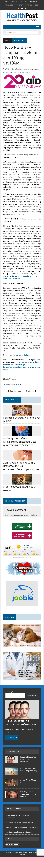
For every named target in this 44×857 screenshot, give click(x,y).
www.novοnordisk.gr (20, 355)
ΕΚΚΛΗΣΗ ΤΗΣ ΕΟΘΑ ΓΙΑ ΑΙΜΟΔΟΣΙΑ (19, 822)
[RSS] (26, 8)
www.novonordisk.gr (30, 362)
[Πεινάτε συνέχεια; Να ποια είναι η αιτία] (22, 414)
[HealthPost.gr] (22, 17)
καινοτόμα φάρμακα (31, 69)
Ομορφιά (33, 1)
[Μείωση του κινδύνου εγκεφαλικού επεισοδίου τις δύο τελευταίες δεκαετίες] (22, 435)
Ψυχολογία (20, 5)
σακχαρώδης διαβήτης (22, 72)
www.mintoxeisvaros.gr (14, 364)
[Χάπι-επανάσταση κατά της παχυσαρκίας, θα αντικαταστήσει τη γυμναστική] (22, 459)
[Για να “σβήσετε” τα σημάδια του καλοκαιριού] (22, 717)
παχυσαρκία (7, 72)
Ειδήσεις (14, 1)
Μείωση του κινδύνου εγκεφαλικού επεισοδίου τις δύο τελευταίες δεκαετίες (19, 441)
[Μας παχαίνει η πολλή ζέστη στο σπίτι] (22, 483)
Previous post (15, 391)
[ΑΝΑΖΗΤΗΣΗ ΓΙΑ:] (22, 32)
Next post (30, 391)
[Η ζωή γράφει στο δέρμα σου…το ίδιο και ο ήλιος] (11, 797)
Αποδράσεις (9, 5)
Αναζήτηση (9, 692)
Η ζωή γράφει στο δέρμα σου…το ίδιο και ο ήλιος (28, 794)
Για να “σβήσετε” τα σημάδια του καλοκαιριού (28, 759)
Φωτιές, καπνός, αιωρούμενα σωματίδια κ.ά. (21, 827)
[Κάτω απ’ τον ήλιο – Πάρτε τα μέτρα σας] (11, 773)
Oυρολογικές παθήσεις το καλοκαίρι (18, 832)
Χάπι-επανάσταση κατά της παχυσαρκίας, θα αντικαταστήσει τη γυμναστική (21, 466)
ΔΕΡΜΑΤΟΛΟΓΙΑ (13, 752)
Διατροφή (23, 1)
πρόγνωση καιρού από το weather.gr (22, 557)
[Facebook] (18, 8)
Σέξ (36, 5)
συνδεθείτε (32, 515)
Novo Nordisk (17, 69)
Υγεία (6, 1)
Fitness (29, 5)
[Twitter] (22, 8)
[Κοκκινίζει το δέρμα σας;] (11, 785)
